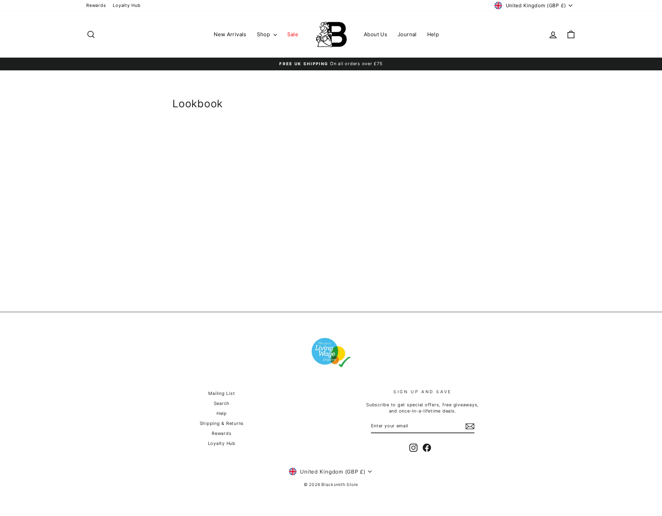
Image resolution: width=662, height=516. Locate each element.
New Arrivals (230, 34)
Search (222, 403)
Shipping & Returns (222, 423)
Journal (407, 34)
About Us (375, 34)
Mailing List (221, 393)
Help (433, 34)
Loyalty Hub (126, 5)
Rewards (96, 5)
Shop (264, 34)
